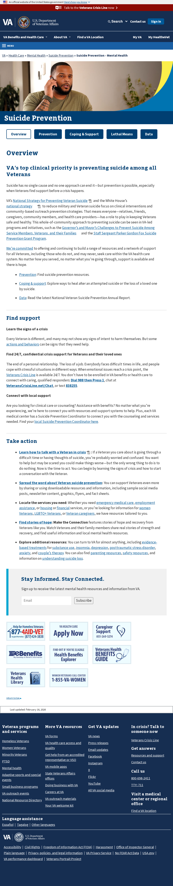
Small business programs (20, 786)
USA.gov (148, 853)
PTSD (6, 761)
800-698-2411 (140, 778)
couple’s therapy (51, 553)
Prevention (48, 134)
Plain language (14, 853)
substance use (63, 547)
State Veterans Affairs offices (60, 775)
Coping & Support (84, 134)
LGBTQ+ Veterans (47, 513)
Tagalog (22, 824)
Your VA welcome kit (59, 805)
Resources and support (147, 755)
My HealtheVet (159, 37)
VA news (94, 736)
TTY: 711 (137, 785)
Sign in (156, 21)
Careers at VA (54, 792)
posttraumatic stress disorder (132, 547)
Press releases (98, 743)
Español (8, 824)
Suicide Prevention (61, 55)
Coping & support (32, 283)
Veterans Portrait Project (63, 859)
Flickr (92, 776)
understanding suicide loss (62, 558)
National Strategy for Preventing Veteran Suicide (50, 200)
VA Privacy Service (98, 853)
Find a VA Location (90, 37)
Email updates (98, 749)
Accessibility (12, 847)
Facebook (95, 756)
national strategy (19, 206)
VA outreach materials (60, 798)
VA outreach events (15, 793)
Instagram (95, 763)
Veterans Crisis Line (20, 375)
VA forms (51, 736)
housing (46, 508)
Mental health (12, 768)
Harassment (104, 847)
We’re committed (19, 248)
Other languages (43, 824)
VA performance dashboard (23, 859)
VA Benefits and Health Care (23, 37)
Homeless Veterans (15, 741)
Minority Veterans (14, 754)
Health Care (16, 55)
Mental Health (36, 55)
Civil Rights (32, 847)
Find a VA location (143, 810)
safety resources (135, 553)
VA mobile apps (56, 766)
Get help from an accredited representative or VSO (64, 757)
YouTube (94, 783)
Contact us (138, 21)
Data (149, 134)
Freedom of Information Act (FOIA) (67, 847)
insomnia (82, 547)
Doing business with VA (61, 785)
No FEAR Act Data (127, 853)
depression (99, 547)
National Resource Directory (22, 800)
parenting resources (106, 553)
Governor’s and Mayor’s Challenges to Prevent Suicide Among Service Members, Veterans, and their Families (80, 230)
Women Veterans (14, 748)
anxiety (24, 553)
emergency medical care (115, 502)
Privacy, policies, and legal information (55, 853)
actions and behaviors (22, 344)
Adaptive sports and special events (21, 777)
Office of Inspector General (135, 847)
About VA (60, 37)
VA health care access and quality (63, 745)
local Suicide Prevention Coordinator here (66, 421)
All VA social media (101, 790)
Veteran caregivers (80, 513)
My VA (137, 37)
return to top (13, 698)
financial (63, 508)
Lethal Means (122, 134)
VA (3, 55)
